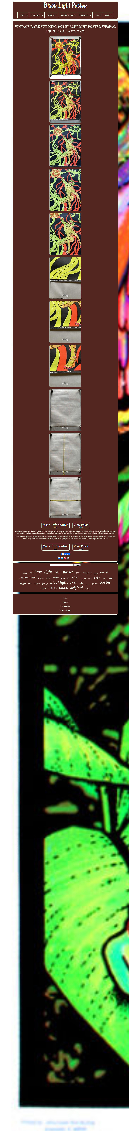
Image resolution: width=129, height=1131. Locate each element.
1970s (73, 583)
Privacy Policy (65, 606)
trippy (41, 578)
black (63, 587)
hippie (23, 583)
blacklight (59, 582)
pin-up (89, 578)
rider (81, 583)
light (48, 571)
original (76, 588)
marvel (104, 572)
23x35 (87, 589)
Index (65, 598)
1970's (53, 588)
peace (87, 584)
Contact (65, 602)
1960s (48, 578)
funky (45, 583)
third (57, 572)
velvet (74, 577)
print (97, 577)
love (110, 577)
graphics (94, 584)
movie (96, 573)
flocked (68, 572)
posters (64, 578)
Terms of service (65, 610)
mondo (83, 578)
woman (43, 588)
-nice (25, 573)
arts (104, 578)
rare (56, 577)
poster (105, 582)
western (37, 584)
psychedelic (27, 576)
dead (30, 584)
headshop (87, 572)
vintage (35, 571)
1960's (78, 573)
